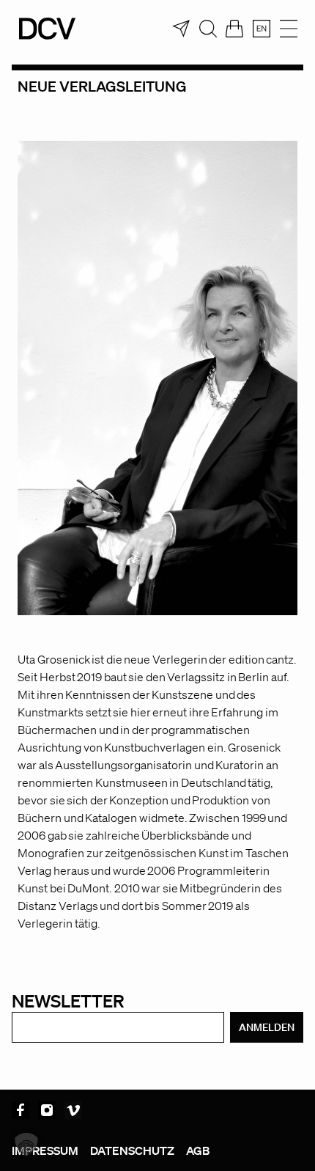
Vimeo (73, 1110)
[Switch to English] (261, 28)
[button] (26, 1144)
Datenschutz (132, 1150)
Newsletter (68, 1000)
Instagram (47, 1110)
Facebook (20, 1110)
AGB (198, 1150)
